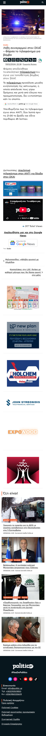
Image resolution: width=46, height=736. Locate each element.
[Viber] (22, 60)
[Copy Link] (30, 60)
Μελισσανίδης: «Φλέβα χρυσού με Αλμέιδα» (22, 261)
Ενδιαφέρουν (8, 560)
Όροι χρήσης (8, 703)
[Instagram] (14, 60)
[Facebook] (5, 60)
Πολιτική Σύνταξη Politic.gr (23, 570)
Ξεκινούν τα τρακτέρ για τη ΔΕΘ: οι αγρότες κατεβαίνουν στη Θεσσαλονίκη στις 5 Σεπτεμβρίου (21, 527)
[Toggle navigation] (4, 2)
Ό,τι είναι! (14, 520)
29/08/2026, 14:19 (8, 612)
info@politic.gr (15, 688)
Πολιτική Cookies (10, 708)
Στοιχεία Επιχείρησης (12, 724)
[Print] (26, 60)
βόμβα (9, 248)
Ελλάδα (5, 45)
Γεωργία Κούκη (30, 64)
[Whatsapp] (18, 60)
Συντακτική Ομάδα (11, 719)
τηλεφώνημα (27, 72)
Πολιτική (24, 560)
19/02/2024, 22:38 (13, 64)
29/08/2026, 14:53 (8, 533)
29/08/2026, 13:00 (8, 650)
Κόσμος (6, 639)
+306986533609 (14, 694)
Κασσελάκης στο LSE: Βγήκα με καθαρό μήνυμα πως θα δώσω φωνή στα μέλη (23, 272)
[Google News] (34, 60)
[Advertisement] (23, 145)
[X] (9, 60)
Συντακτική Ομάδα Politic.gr (24, 533)
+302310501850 (13, 691)
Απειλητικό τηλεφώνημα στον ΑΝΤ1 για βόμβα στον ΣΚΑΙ (23, 173)
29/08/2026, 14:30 (8, 570)
